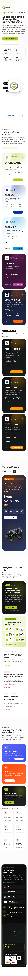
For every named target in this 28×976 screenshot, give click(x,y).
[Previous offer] (10, 471)
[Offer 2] (5, 471)
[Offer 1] (2, 471)
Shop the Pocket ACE (11, 511)
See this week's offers (12, 42)
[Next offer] (14, 471)
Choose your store (9, 38)
